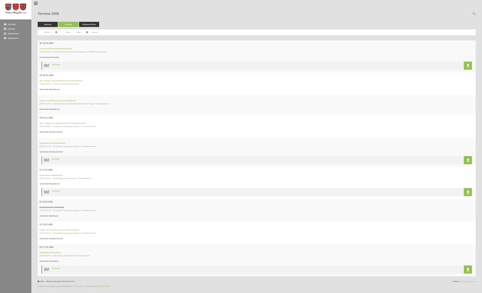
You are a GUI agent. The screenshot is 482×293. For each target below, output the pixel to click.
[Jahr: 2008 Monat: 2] (56, 32)
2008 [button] (78, 32)
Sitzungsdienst (468, 281)
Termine (68, 24)
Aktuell (95, 32)
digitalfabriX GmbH (102, 286)
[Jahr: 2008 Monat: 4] (87, 32)
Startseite (12, 24)
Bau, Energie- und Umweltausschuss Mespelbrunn (61, 80)
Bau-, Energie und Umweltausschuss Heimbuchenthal (62, 123)
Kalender (11, 29)
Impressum (79, 286)
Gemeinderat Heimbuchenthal (53, 143)
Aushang (55, 64)
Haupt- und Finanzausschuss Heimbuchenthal (59, 230)
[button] (15, 33)
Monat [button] (47, 32)
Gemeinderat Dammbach (50, 252)
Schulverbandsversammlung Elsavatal (56, 48)
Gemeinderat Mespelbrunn (51, 175)
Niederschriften (89, 24)
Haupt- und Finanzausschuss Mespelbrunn (58, 100)
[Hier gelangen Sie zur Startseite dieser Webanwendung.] (15, 10)
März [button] (68, 32)
